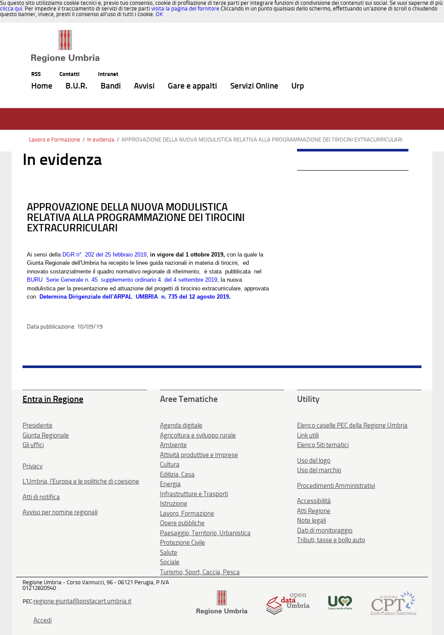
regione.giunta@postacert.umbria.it (82, 601)
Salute (168, 552)
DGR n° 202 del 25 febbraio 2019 (104, 254)
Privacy (32, 466)
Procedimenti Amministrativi (336, 486)
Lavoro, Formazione (187, 513)
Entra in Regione (53, 399)
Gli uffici (33, 445)
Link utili (308, 435)
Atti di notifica (41, 497)
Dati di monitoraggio (325, 530)
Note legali (311, 520)
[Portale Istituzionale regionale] (221, 602)
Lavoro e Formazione (54, 139)
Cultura (170, 464)
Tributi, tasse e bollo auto (331, 540)
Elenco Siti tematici (323, 445)
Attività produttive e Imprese (199, 455)
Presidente (37, 425)
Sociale (170, 562)
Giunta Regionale (46, 435)
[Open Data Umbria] (288, 602)
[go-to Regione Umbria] (65, 34)
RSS (36, 74)
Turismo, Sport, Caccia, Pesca (200, 572)
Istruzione (173, 503)
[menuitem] (42, 86)
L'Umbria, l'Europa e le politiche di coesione (81, 481)
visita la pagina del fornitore (185, 8)
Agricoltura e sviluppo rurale (198, 435)
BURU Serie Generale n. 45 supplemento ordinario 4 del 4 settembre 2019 (122, 279)
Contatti (69, 74)
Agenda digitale (181, 425)
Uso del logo (313, 460)
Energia (170, 484)
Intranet (108, 74)
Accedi (42, 620)
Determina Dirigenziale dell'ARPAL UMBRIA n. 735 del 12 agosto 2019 (134, 296)
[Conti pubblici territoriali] (393, 602)
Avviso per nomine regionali (60, 512)
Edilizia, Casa (177, 474)
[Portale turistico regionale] (340, 602)
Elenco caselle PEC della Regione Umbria (352, 425)
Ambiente (173, 445)
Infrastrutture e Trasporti (194, 494)
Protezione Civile (182, 542)
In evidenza (100, 139)
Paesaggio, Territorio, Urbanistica (205, 533)
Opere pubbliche (182, 523)
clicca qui (11, 8)
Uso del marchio (319, 470)
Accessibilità (314, 501)
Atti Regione (313, 511)
